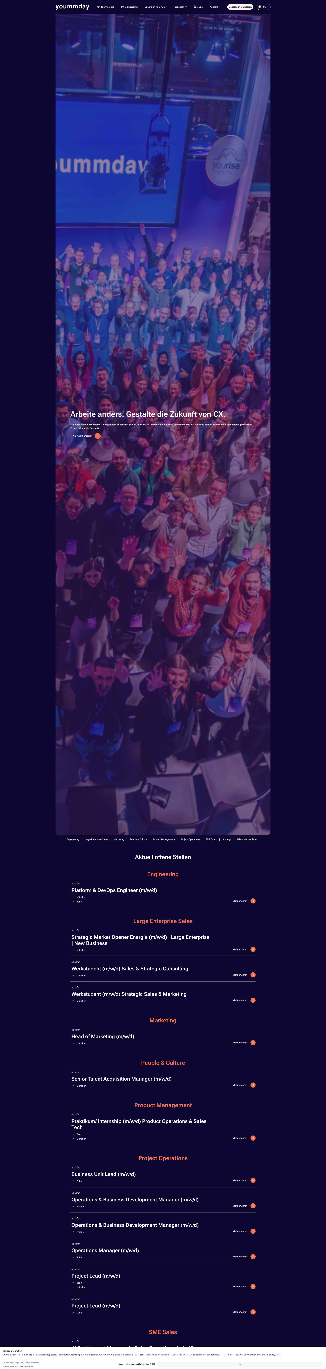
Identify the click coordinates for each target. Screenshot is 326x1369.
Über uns (198, 6)
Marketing (119, 839)
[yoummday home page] (72, 7)
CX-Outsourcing (129, 6)
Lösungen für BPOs (155, 6)
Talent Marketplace (247, 839)
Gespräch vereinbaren (240, 6)
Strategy (226, 839)
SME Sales (211, 839)
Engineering (73, 839)
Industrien (179, 6)
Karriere (214, 6)
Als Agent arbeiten (82, 435)
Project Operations (190, 839)
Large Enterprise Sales (96, 839)
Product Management (164, 839)
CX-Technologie (105, 6)
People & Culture (138, 839)
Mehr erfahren (240, 901)
